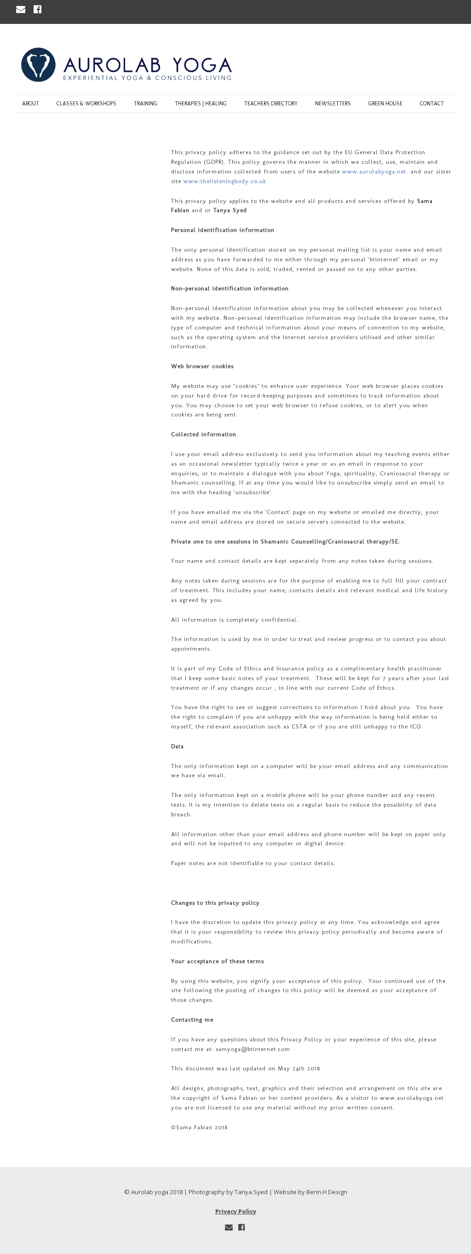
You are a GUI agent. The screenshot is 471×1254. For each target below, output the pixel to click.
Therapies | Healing (201, 103)
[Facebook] (38, 9)
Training (145, 103)
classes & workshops (86, 103)
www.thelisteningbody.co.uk (225, 181)
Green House (385, 103)
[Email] (22, 9)
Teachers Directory (271, 103)
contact (432, 103)
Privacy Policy (235, 1211)
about (30, 103)
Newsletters (333, 103)
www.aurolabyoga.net (374, 171)
